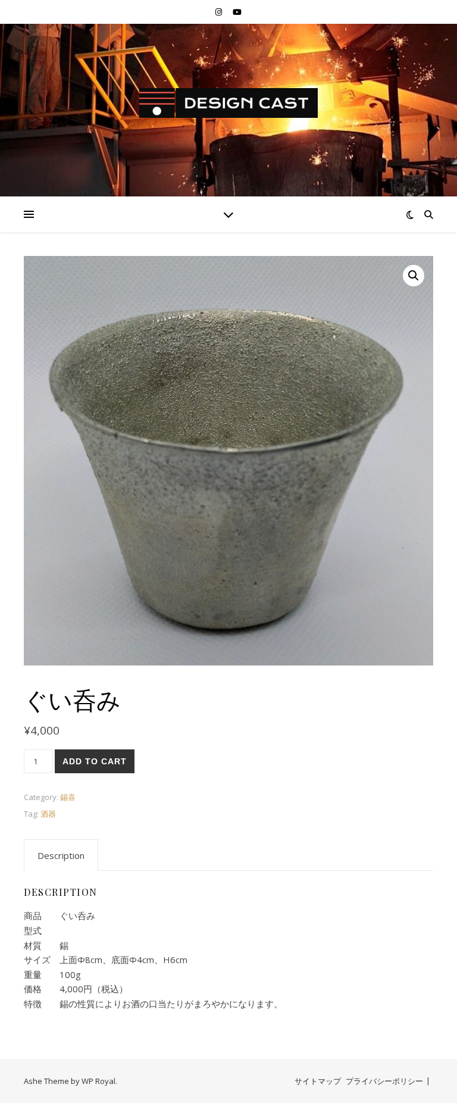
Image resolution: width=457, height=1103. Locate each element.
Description (60, 855)
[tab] (61, 855)
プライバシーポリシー (384, 1081)
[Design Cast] (228, 103)
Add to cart (94, 761)
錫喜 (68, 797)
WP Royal (98, 1081)
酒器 (48, 813)
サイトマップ (318, 1081)
